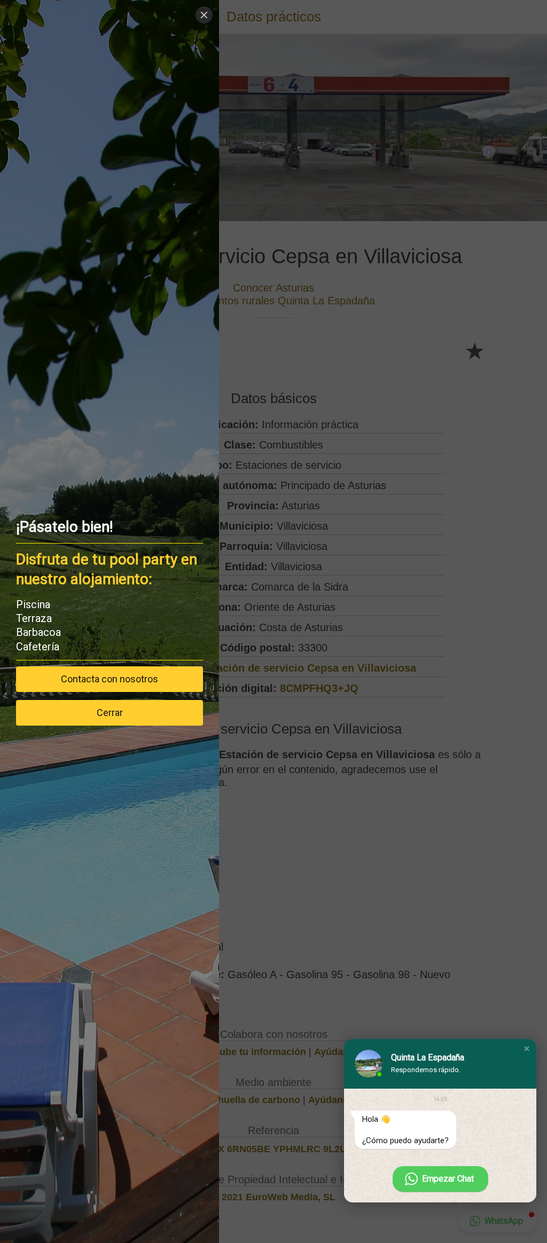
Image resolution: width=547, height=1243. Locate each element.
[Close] (204, 14)
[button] (526, 1048)
